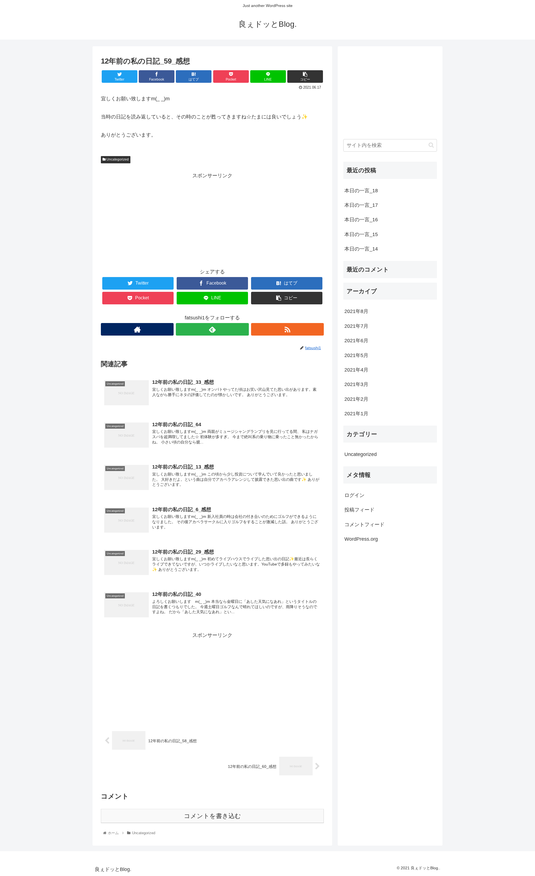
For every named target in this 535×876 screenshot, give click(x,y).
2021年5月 (356, 355)
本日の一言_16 (361, 219)
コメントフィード (364, 524)
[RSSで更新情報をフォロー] (287, 329)
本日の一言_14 (361, 249)
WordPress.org (361, 539)
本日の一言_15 (361, 234)
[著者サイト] (137, 329)
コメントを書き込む (212, 815)
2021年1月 (356, 413)
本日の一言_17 (361, 205)
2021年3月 (356, 384)
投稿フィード (359, 510)
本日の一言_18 (361, 190)
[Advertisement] (212, 219)
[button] (431, 145)
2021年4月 (356, 370)
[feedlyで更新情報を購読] (212, 329)
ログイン (354, 495)
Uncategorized (117, 159)
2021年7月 (356, 326)
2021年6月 (356, 340)
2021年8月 (356, 311)
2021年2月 (356, 399)
